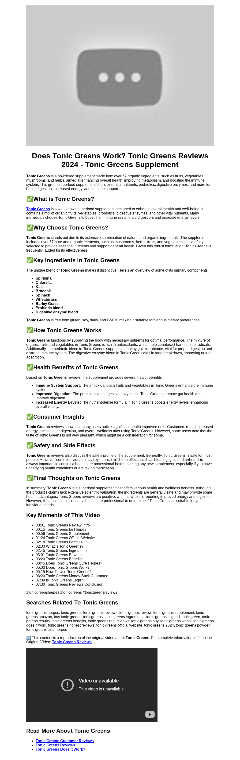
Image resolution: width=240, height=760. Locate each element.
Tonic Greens (38, 209)
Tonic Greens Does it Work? (60, 749)
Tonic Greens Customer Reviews (65, 741)
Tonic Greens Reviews (72, 642)
